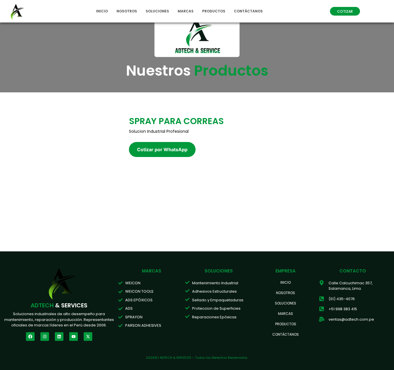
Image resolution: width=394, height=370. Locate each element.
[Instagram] (44, 336)
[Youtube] (73, 336)
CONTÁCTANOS (248, 11)
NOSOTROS (127, 11)
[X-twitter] (88, 336)
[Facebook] (30, 336)
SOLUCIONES (157, 11)
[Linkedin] (59, 336)
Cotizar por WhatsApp (162, 149)
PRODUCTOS (213, 11)
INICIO (102, 11)
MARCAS (186, 11)
